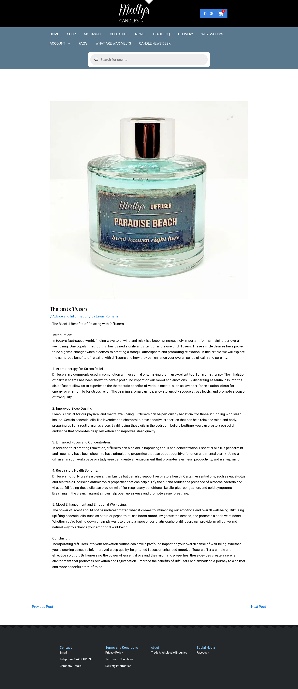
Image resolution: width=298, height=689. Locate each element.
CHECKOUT (118, 34)
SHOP (71, 34)
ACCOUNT (57, 43)
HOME (54, 34)
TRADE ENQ (161, 34)
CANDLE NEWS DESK (154, 43)
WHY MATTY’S (212, 34)
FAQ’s (83, 43)
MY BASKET (93, 34)
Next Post (260, 607)
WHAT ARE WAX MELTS (113, 43)
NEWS (139, 34)
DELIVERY (185, 34)
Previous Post (40, 607)
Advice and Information (70, 316)
